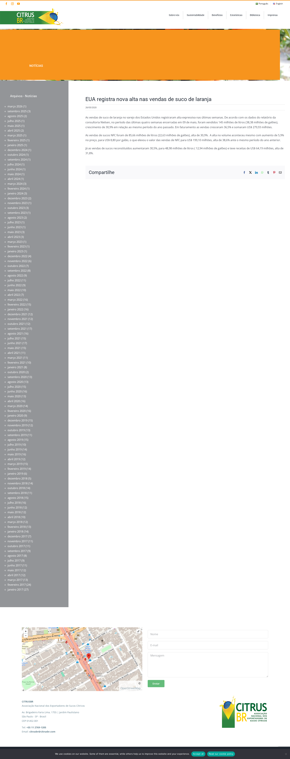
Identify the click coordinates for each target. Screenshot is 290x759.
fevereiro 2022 (17, 304)
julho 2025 (14, 121)
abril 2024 (14, 179)
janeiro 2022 (15, 309)
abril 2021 (14, 353)
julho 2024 (14, 164)
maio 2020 (14, 396)
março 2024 (15, 184)
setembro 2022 (17, 270)
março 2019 (15, 464)
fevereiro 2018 (17, 527)
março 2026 (15, 106)
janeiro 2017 (15, 589)
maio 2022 (14, 290)
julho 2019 (14, 444)
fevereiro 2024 (17, 188)
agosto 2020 (15, 382)
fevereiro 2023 (17, 246)
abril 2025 (14, 130)
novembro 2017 (18, 541)
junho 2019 (15, 449)
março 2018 (15, 522)
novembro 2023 (18, 203)
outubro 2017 (16, 546)
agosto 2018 (15, 498)
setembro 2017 (17, 551)
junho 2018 (15, 507)
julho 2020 (14, 387)
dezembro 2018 (17, 478)
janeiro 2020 (15, 415)
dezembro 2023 (17, 198)
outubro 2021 (16, 324)
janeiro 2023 (15, 251)
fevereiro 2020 (17, 411)
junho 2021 (15, 343)
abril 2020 (14, 401)
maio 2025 (14, 126)
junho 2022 (15, 285)
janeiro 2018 (15, 531)
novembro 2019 (18, 425)
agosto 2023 (15, 217)
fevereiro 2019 (17, 469)
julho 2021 (14, 338)
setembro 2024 (17, 159)
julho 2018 (14, 502)
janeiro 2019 (15, 473)
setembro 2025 (17, 111)
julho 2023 (14, 222)
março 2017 (15, 580)
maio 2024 (14, 174)
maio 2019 (14, 454)
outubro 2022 (16, 266)
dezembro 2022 (17, 256)
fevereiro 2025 (17, 140)
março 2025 (15, 135)
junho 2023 (15, 227)
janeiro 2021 (15, 367)
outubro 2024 (16, 155)
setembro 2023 (17, 213)
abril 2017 (14, 575)
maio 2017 (14, 570)
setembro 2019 (17, 435)
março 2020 (15, 406)
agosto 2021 (15, 333)
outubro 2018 (16, 488)
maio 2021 (14, 348)
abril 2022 (14, 295)
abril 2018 (14, 517)
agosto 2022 (15, 275)
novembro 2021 (18, 319)
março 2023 (15, 242)
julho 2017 (14, 560)
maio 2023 (14, 232)
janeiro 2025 (15, 145)
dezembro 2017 (17, 536)
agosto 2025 (15, 116)
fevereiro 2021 (17, 362)
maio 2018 (14, 512)
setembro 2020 (17, 377)
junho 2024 (15, 169)
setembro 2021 (17, 329)
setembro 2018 (17, 493)
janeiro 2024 (15, 193)
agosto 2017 (15, 556)
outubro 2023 (16, 208)
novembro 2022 (18, 261)
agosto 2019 (15, 440)
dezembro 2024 (17, 150)
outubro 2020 (16, 372)
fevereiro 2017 (17, 585)
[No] (285, 754)
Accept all (198, 753)
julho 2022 (14, 280)
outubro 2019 (16, 430)
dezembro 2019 (17, 420)
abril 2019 (14, 459)
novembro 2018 (18, 483)
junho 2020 (15, 391)
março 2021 (15, 358)
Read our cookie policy (221, 753)
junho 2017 (15, 565)
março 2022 (15, 299)
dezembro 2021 (17, 314)
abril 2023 (14, 237)
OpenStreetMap (130, 688)
